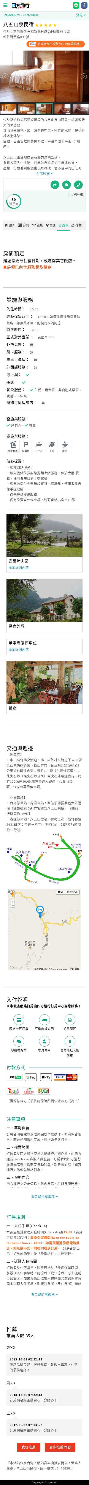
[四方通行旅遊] (20, 7)
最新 (12, 225)
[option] (44, 535)
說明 (65, 225)
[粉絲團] (66, 184)
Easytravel (51, 1482)
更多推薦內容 (60, 1447)
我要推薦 (28, 1447)
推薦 (78, 225)
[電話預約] (78, 184)
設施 (40, 225)
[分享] (55, 184)
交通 (52, 225)
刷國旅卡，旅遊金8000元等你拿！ (60, 43)
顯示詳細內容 (18, 567)
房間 (26, 225)
